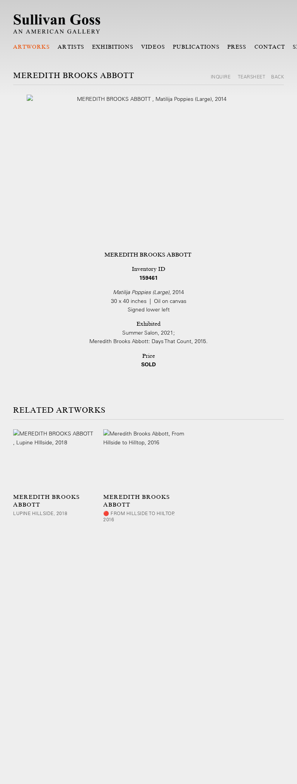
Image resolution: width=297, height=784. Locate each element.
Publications (196, 47)
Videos (153, 47)
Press (236, 47)
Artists (71, 47)
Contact (269, 47)
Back (277, 76)
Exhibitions (113, 47)
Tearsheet (252, 76)
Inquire (221, 76)
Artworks (31, 47)
